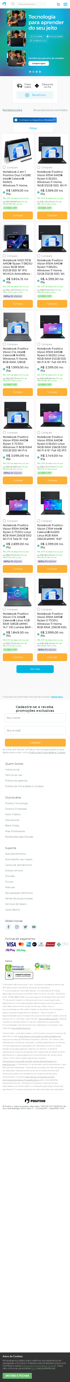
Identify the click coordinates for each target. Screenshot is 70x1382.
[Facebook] (8, 927)
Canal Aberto (12, 909)
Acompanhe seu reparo (18, 859)
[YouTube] (33, 927)
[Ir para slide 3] (37, 72)
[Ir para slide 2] (33, 72)
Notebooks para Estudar (19, 836)
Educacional (12, 820)
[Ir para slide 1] (30, 72)
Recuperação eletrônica (19, 893)
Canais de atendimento (18, 865)
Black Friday (12, 825)
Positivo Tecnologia (16, 803)
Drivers (9, 881)
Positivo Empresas (16, 808)
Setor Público (13, 814)
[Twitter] (25, 927)
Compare (12, 167)
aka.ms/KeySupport (48, 1019)
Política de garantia (16, 780)
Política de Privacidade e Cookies (47, 752)
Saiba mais (57, 697)
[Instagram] (17, 927)
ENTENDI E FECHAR (17, 1375)
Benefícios (39, 95)
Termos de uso (13, 775)
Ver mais (35, 669)
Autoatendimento (15, 853)
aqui (33, 1368)
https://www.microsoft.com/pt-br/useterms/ (39, 1036)
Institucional (12, 769)
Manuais (10, 887)
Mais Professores (15, 831)
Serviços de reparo (16, 904)
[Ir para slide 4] (40, 72)
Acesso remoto (14, 870)
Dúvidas (9, 876)
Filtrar (33, 128)
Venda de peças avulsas (19, 898)
